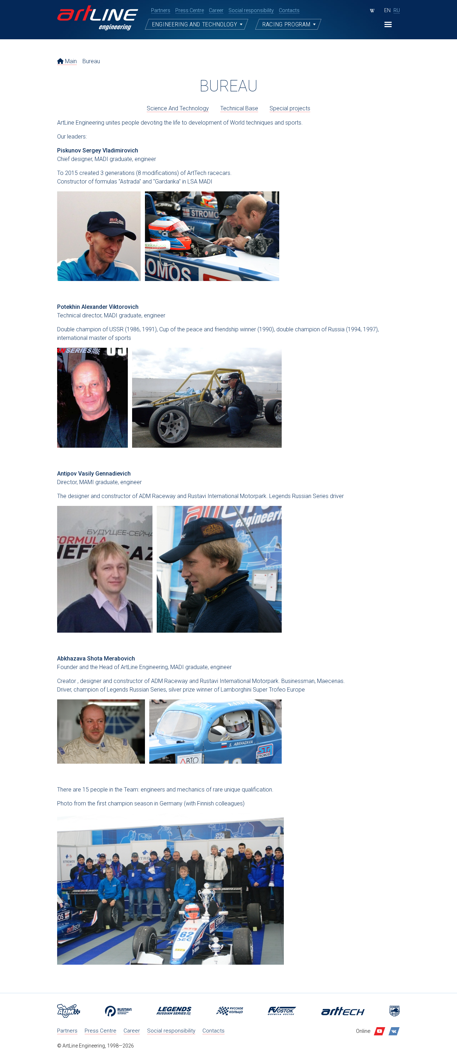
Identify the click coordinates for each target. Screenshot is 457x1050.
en (387, 10)
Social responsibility (171, 1031)
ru (396, 10)
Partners (67, 1031)
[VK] (394, 1031)
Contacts (213, 1031)
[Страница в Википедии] (372, 10)
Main (70, 61)
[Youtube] (379, 1031)
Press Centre (100, 1031)
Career (132, 1031)
